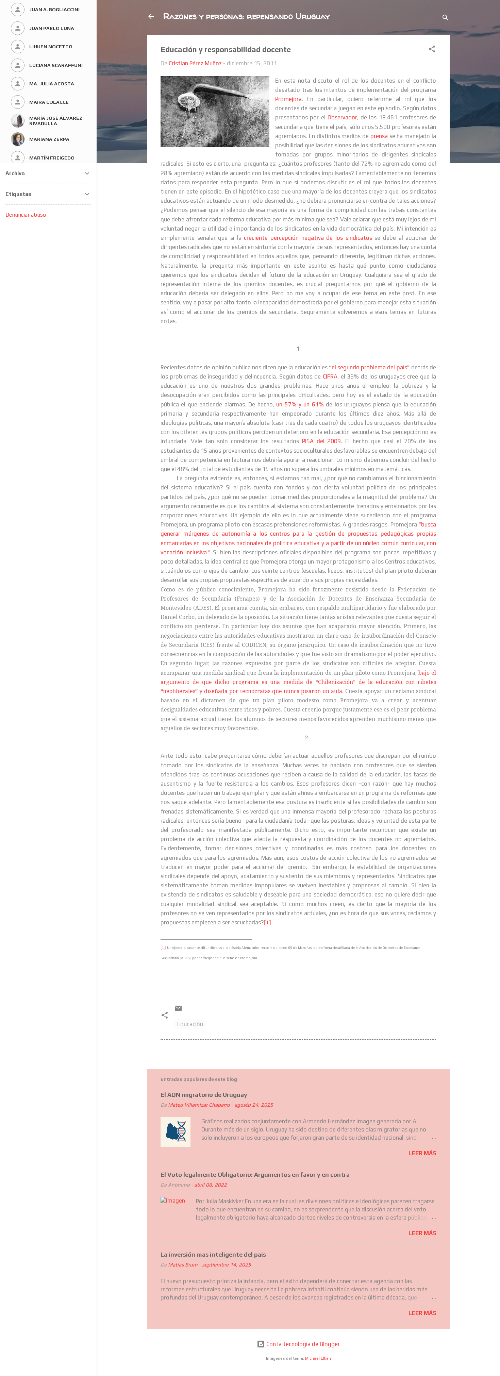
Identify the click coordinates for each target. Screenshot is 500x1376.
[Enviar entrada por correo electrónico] (178, 1010)
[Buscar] (445, 18)
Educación (190, 1024)
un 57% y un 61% (300, 404)
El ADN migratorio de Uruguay (204, 1094)
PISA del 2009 (321, 441)
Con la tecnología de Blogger (302, 1344)
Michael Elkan (318, 1358)
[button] (432, 50)
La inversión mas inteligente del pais (213, 1254)
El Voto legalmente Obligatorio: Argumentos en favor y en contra (255, 1174)
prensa (379, 136)
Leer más (422, 1153)
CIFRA (330, 376)
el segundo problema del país (369, 367)
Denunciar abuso (25, 215)
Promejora (288, 99)
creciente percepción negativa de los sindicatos (308, 237)
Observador (342, 117)
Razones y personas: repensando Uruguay (246, 16)
